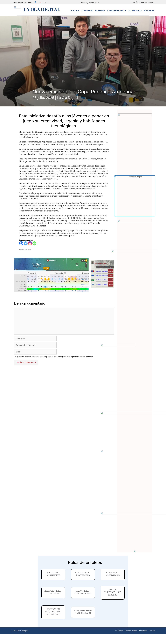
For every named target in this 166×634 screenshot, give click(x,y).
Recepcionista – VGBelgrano (53, 592)
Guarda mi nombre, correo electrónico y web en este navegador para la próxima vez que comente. (55, 357)
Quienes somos (131, 631)
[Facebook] (21, 243)
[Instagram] (30, 243)
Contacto (119, 631)
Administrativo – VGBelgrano (83, 611)
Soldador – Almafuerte (53, 574)
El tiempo (143, 631)
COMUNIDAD (87, 10)
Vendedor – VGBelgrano (113, 574)
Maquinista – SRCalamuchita (83, 592)
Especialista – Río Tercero (83, 574)
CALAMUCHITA (135, 10)
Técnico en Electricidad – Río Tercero (53, 612)
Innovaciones (26, 250)
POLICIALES (149, 10)
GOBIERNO (100, 10)
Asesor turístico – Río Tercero (112, 592)
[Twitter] (26, 243)
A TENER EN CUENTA (116, 10)
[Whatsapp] (34, 243)
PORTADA (75, 10)
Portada (152, 631)
